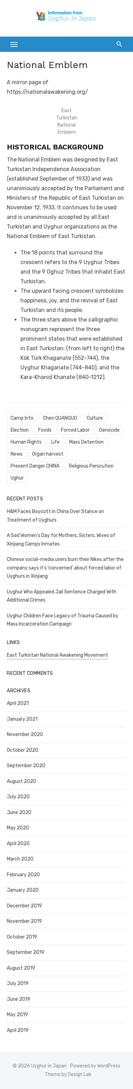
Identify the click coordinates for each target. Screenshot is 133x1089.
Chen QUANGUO (60, 418)
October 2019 (22, 937)
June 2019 (18, 999)
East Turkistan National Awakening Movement (57, 655)
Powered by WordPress (95, 1066)
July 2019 (18, 983)
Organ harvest (47, 454)
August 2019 (21, 968)
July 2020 (18, 797)
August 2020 (21, 781)
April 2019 (18, 1030)
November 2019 (24, 921)
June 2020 (19, 812)
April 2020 (18, 844)
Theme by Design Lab (68, 1074)
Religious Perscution (91, 466)
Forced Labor (75, 430)
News (17, 454)
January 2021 (22, 719)
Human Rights (26, 442)
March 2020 (20, 859)
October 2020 (22, 750)
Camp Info (22, 418)
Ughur (17, 478)
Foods (44, 430)
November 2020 (25, 734)
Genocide (109, 430)
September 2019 (25, 952)
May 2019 (17, 1015)
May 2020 (18, 828)
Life (55, 442)
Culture (95, 418)
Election (20, 430)
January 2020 (23, 890)
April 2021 (18, 703)
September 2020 (26, 766)
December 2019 (24, 906)
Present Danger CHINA (35, 466)
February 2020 (23, 875)
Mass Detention (86, 442)
